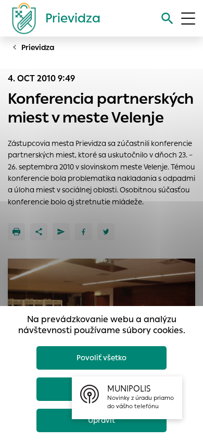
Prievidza (38, 47)
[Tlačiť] (16, 231)
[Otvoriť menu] (188, 19)
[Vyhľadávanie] (167, 19)
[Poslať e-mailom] (61, 231)
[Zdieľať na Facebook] (83, 231)
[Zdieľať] (38, 231)
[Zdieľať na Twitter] (106, 231)
